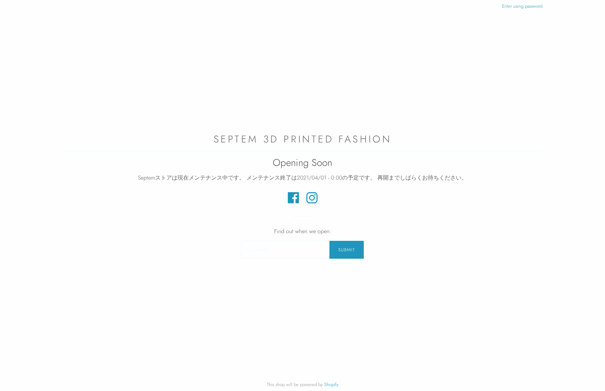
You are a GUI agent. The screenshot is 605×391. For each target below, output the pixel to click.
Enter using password (522, 6)
